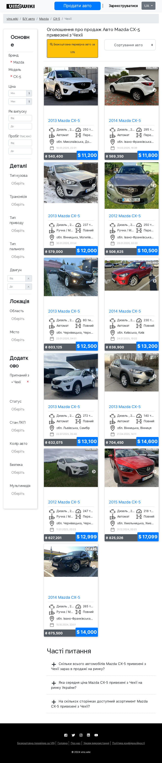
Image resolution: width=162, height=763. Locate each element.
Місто (14, 332)
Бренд (13, 55)
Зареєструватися (123, 6)
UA (147, 6)
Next (94, 90)
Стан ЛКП (18, 423)
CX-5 (56, 18)
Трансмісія (18, 197)
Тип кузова (18, 176)
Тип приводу (17, 220)
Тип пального (17, 246)
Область (17, 311)
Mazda (44, 18)
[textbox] (20, 183)
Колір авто (18, 444)
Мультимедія (20, 486)
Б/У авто (29, 18)
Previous (48, 90)
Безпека (16, 465)
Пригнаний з (19, 375)
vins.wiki (12, 18)
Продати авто (77, 5)
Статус (16, 401)
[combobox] (20, 63)
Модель (14, 70)
